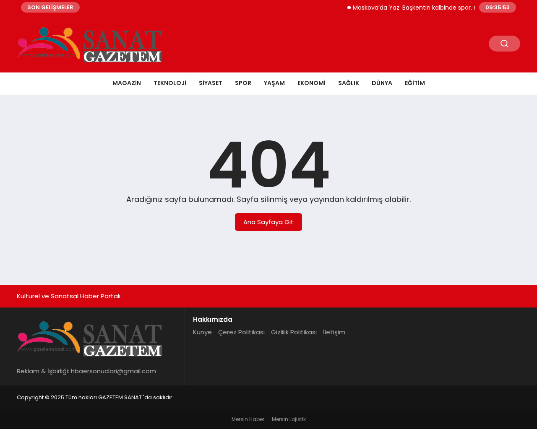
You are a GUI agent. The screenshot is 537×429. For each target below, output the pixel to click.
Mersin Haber (248, 419)
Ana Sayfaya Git (268, 221)
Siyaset (210, 83)
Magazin (126, 83)
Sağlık (348, 83)
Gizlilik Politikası (294, 332)
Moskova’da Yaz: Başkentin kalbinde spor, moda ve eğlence (435, 7)
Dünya (382, 83)
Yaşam (274, 83)
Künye (202, 332)
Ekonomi (311, 83)
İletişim (334, 332)
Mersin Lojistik (289, 419)
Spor (243, 83)
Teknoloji (170, 83)
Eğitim (415, 83)
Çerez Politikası (241, 332)
